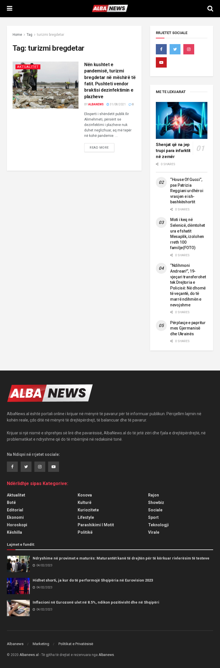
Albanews (96, 104)
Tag (29, 35)
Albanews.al (29, 655)
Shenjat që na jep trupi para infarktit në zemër (173, 150)
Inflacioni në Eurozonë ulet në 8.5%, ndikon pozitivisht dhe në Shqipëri (96, 602)
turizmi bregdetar (50, 35)
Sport (153, 517)
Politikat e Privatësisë (75, 644)
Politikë (85, 532)
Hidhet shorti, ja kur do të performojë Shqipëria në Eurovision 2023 (93, 580)
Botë (11, 502)
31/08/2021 (117, 104)
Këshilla (14, 532)
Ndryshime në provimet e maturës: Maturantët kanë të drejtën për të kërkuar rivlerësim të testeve (121, 558)
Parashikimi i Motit (96, 525)
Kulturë (84, 502)
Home (17, 35)
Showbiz (156, 502)
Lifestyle (86, 517)
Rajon (153, 495)
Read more (99, 147)
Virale (153, 532)
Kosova (85, 495)
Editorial (15, 510)
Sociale (155, 510)
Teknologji (158, 525)
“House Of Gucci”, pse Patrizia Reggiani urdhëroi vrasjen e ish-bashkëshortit (186, 190)
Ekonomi (15, 517)
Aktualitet (28, 67)
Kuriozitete (88, 510)
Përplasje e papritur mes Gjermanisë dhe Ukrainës (187, 328)
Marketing (41, 644)
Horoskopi (17, 525)
